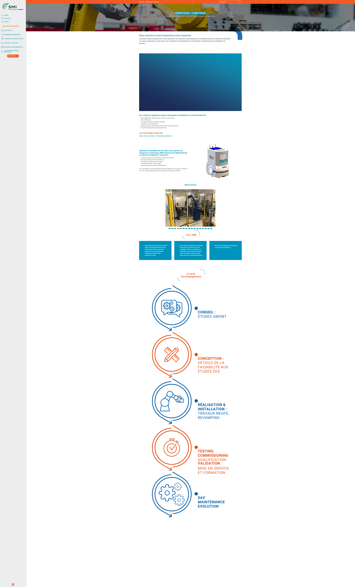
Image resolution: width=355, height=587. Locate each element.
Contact (6, 21)
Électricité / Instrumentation (13, 47)
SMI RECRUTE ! (12, 56)
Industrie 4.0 (8, 30)
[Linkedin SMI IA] (13, 585)
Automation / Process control (14, 38)
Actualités (7, 18)
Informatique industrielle (12, 34)
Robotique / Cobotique (11, 43)
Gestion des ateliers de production (11, 51)
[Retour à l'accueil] (13, 6)
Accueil (6, 15)
